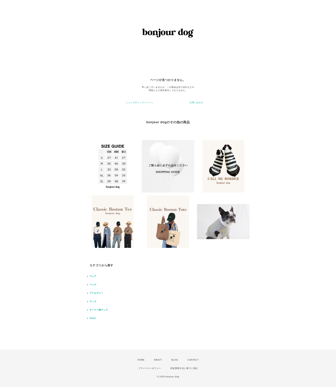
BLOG (175, 360)
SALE (93, 318)
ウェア (93, 276)
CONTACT (193, 360)
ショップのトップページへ (139, 102)
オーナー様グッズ (99, 310)
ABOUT (158, 360)
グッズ (93, 301)
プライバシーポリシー (149, 368)
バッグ (93, 284)
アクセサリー (96, 293)
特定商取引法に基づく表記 (184, 368)
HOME (141, 360)
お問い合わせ (196, 102)
